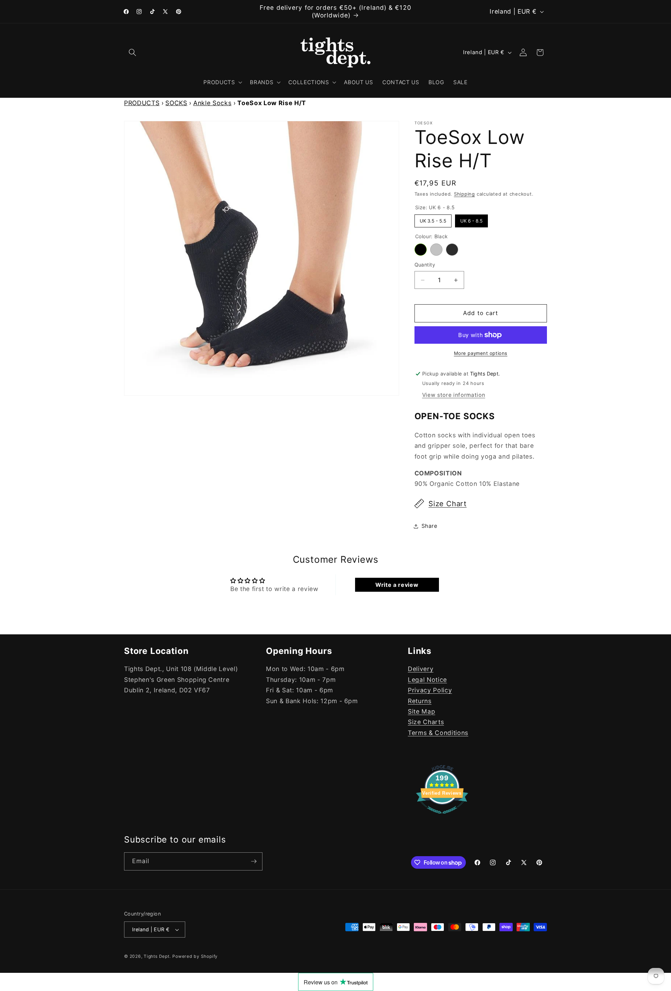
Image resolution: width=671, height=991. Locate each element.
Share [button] (429, 526)
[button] (132, 52)
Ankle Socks (212, 103)
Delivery (420, 669)
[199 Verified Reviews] (442, 817)
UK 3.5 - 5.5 (433, 219)
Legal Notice (427, 679)
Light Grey (436, 249)
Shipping (464, 194)
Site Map (421, 711)
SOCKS (176, 103)
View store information (453, 395)
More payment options (480, 353)
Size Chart (447, 503)
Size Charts (426, 722)
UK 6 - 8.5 (471, 219)
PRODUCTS (141, 103)
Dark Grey (452, 249)
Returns (420, 701)
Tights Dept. (157, 956)
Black (420, 249)
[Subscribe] (253, 861)
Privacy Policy (430, 690)
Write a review (396, 584)
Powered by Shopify (195, 956)
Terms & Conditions (438, 732)
